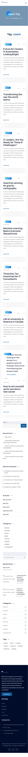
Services (4, 709)
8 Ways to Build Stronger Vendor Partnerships (13, 452)
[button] (7, 694)
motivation (6, 649)
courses (6, 646)
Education (7, 354)
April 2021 (5, 503)
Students (8, 133)
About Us (4, 706)
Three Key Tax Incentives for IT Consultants (12, 276)
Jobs (3, 712)
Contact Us (5, 715)
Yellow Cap (16, 476)
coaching (17, 643)
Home (7, 18)
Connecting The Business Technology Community (11, 441)
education (13, 646)
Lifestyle (8, 44)
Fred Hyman (7, 476)
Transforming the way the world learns (12, 97)
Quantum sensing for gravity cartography (12, 185)
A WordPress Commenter (11, 471)
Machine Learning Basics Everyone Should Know (12, 231)
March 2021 (6, 507)
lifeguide (20, 646)
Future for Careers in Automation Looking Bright (13, 51)
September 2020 (8, 511)
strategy (14, 649)
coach (11, 643)
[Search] (24, 557)
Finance (8, 221)
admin (6, 378)
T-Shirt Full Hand (18, 480)
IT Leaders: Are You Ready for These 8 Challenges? (13, 142)
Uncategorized (8, 547)
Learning (6, 539)
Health (8, 87)
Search (5, 422)
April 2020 (6, 514)
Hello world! (8, 437)
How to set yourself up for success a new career (13, 389)
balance (6, 643)
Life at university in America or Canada (13, 320)
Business (7, 528)
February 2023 (7, 500)
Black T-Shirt (17, 487)
